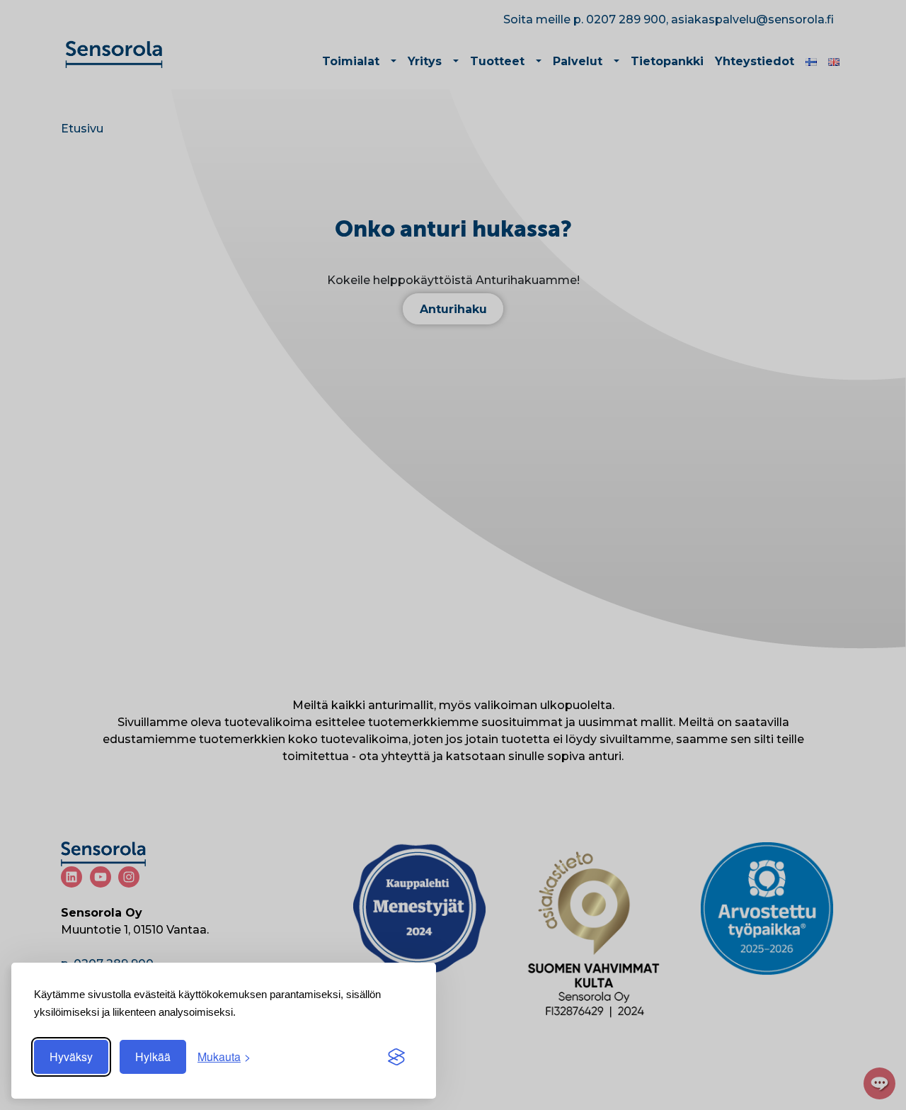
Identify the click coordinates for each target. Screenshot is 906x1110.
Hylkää (153, 1056)
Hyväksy (71, 1056)
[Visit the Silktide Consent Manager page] (396, 1057)
